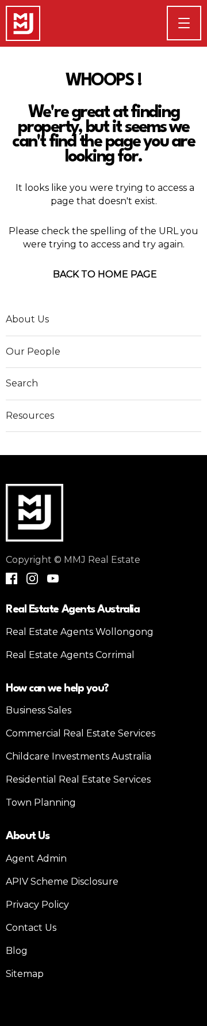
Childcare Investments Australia (78, 756)
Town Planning (41, 802)
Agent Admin (36, 858)
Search (22, 383)
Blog (17, 950)
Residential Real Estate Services (78, 779)
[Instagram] (32, 578)
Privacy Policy (37, 904)
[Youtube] (53, 578)
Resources (30, 415)
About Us (27, 319)
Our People (33, 351)
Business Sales (38, 710)
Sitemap (25, 973)
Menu (200, 22)
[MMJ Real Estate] (23, 23)
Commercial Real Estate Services (80, 733)
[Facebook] (11, 578)
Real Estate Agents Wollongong (80, 631)
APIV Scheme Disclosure (62, 881)
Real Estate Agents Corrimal (70, 654)
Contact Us (31, 927)
